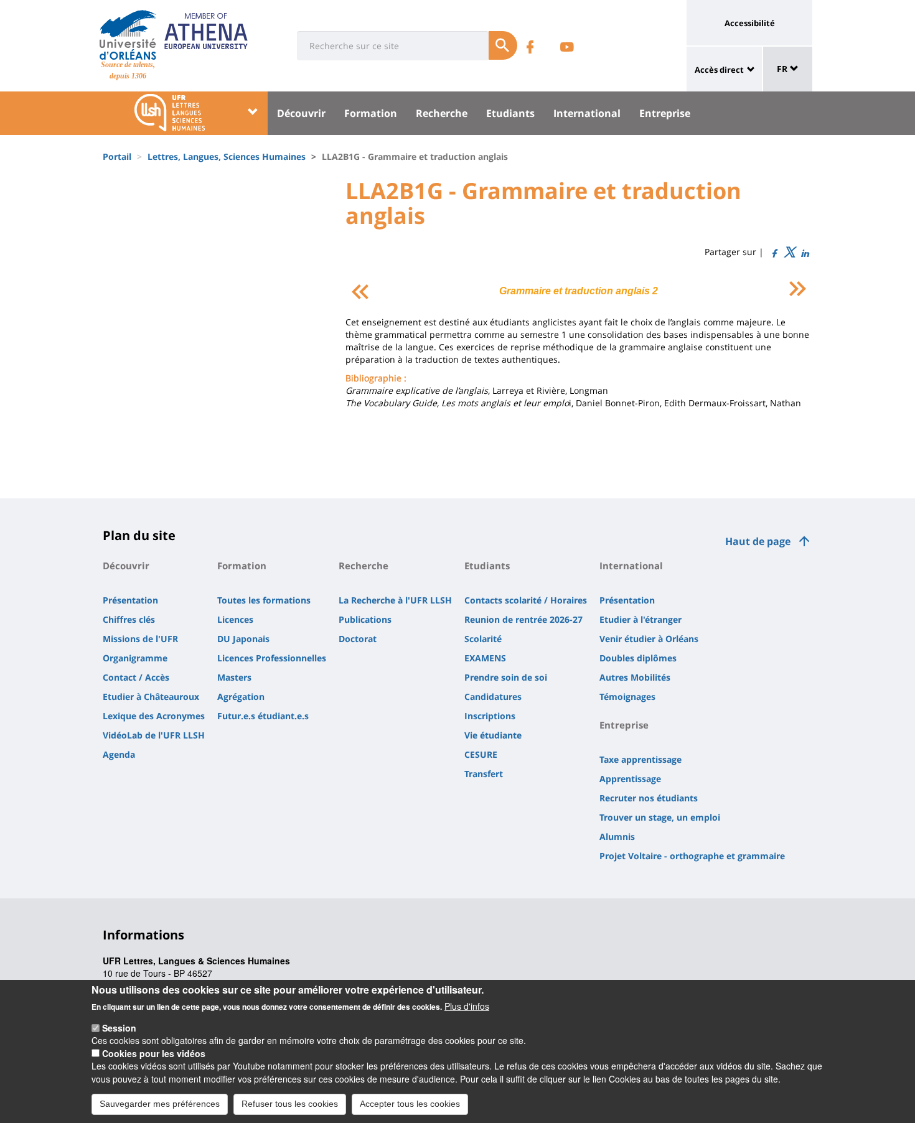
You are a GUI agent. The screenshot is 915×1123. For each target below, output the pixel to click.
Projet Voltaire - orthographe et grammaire (692, 856)
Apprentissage (630, 779)
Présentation (130, 600)
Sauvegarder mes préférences (160, 1103)
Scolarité (483, 639)
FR (783, 69)
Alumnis (617, 836)
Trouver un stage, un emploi (659, 817)
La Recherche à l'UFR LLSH (395, 600)
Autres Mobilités (634, 677)
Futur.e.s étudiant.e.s (263, 716)
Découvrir (301, 113)
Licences (235, 619)
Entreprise (664, 113)
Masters (234, 677)
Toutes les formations (264, 600)
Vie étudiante (493, 735)
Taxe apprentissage (640, 759)
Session (119, 1028)
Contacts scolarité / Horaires (525, 600)
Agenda (119, 754)
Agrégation (241, 696)
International (587, 113)
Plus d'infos (466, 1006)
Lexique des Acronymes (154, 716)
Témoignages (627, 696)
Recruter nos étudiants (648, 798)
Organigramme (135, 658)
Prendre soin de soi (505, 677)
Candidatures (493, 696)
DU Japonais (243, 639)
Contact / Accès (136, 677)
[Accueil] (128, 35)
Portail (117, 156)
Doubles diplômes (638, 658)
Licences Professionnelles (271, 658)
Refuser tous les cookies (290, 1103)
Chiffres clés (129, 619)
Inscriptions (489, 716)
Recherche (441, 113)
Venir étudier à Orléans (648, 639)
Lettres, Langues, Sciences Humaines (227, 156)
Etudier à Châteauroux (151, 696)
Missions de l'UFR (140, 639)
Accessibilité (750, 23)
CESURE (480, 754)
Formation (370, 113)
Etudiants (510, 113)
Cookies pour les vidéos (153, 1053)
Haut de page (758, 541)
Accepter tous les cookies (410, 1103)
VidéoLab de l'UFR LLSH (154, 735)
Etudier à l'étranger (640, 619)
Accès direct (719, 69)
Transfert (483, 774)
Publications (365, 619)
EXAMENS (485, 658)
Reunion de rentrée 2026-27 (523, 619)
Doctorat (358, 639)
